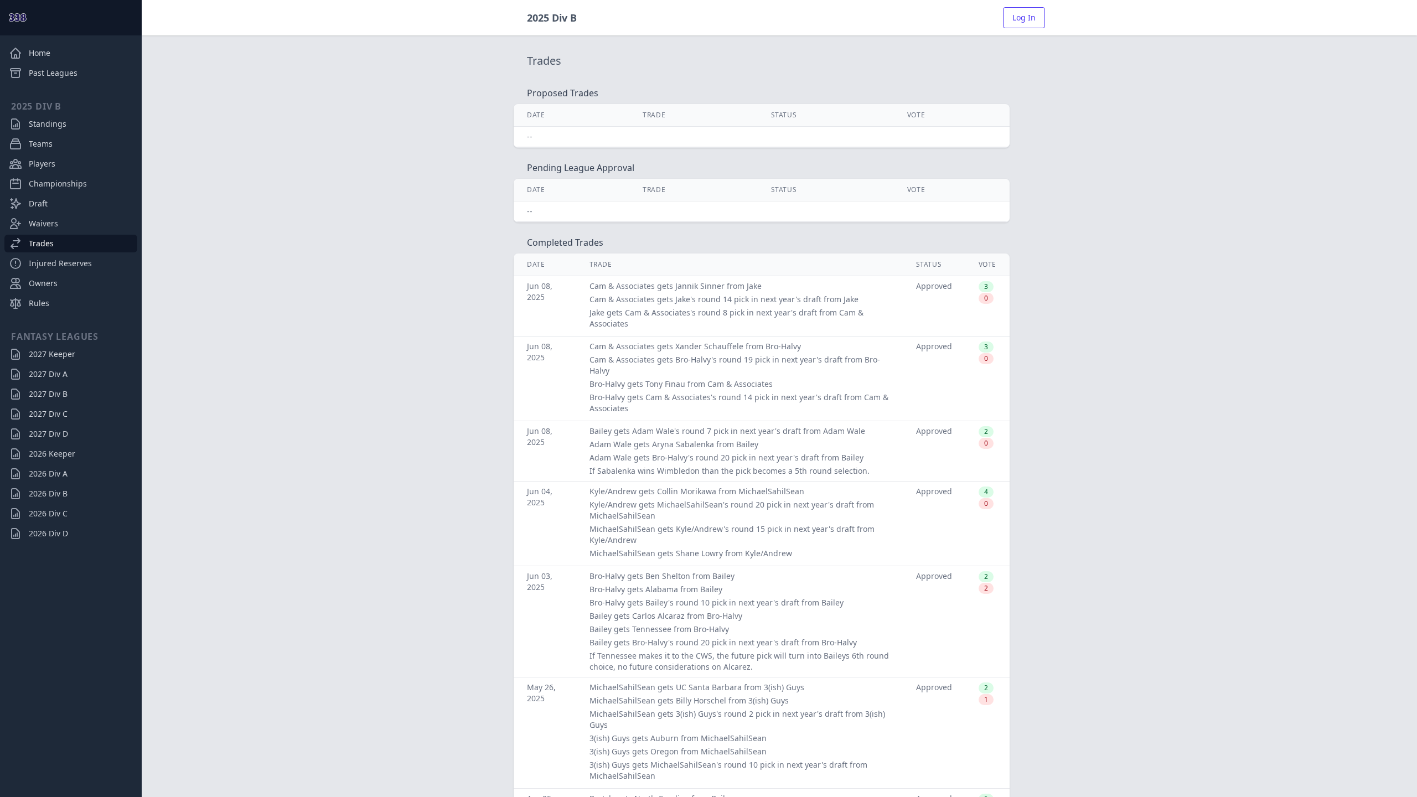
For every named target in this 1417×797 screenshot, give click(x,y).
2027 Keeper (52, 354)
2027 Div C (48, 413)
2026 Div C (48, 513)
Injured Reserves (60, 263)
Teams (41, 143)
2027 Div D (48, 433)
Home (39, 53)
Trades (41, 243)
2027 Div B (48, 394)
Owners (43, 283)
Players (42, 163)
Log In (1024, 17)
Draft (38, 203)
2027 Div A (48, 374)
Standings (47, 123)
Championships (58, 183)
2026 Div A (48, 473)
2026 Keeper (52, 453)
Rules (39, 303)
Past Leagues (53, 73)
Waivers (43, 223)
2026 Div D (48, 533)
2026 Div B (48, 493)
